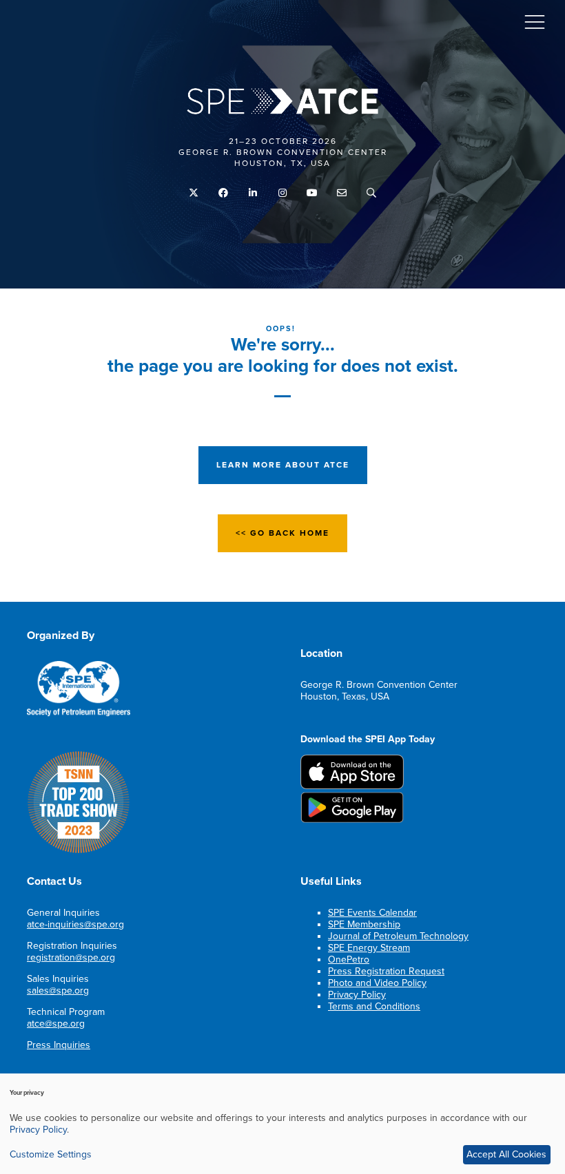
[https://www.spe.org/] (78, 714)
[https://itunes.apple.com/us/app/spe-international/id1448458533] (352, 786)
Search (372, 193)
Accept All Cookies (506, 1154)
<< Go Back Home (282, 533)
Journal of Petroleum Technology (398, 936)
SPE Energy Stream (369, 948)
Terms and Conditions (374, 1006)
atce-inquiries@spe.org (75, 924)
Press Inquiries (58, 1045)
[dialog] (282, 1123)
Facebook (223, 193)
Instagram (283, 193)
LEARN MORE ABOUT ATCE (282, 465)
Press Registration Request (386, 971)
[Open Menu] (534, 21)
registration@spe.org (71, 957)
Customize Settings (51, 1154)
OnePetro (348, 959)
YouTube (312, 193)
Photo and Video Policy (377, 983)
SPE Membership (364, 924)
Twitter (194, 193)
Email (342, 193)
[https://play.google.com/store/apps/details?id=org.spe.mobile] (352, 820)
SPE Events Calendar (372, 913)
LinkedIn (253, 193)
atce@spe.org (56, 1023)
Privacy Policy (357, 994)
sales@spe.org (58, 990)
